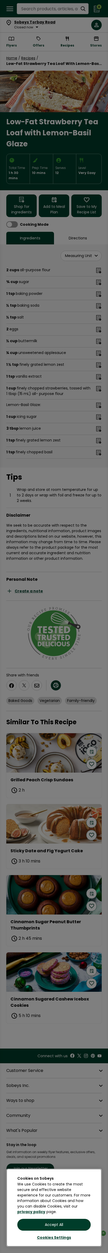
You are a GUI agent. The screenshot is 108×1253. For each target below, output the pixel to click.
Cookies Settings (54, 1237)
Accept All (54, 1224)
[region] (54, 1208)
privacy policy (31, 1211)
